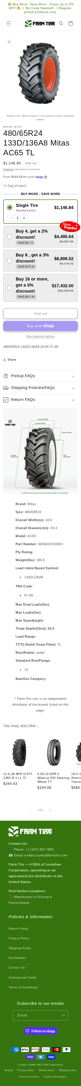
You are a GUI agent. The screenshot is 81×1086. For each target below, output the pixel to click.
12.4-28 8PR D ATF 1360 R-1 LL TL (17, 776)
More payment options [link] (40, 336)
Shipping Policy (20, 948)
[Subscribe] (63, 1015)
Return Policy (19, 928)
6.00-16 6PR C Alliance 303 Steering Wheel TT (53, 777)
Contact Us (17, 967)
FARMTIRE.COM (38, 1064)
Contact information (54, 1076)
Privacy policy (25, 1070)
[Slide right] (50, 810)
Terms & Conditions (23, 987)
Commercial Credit (22, 977)
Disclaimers (17, 958)
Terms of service (29, 1076)
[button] (8, 23)
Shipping (8, 169)
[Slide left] (31, 810)
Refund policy (46, 1070)
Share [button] (12, 359)
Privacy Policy (19, 938)
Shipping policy (68, 1070)
